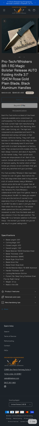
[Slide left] (15, 57)
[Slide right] (24, 57)
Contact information (26, 421)
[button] (4, 10)
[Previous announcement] (4, 3)
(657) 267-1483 (10, 383)
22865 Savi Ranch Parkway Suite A (17, 370)
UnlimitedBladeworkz (18, 416)
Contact (7, 346)
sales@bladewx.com (11, 378)
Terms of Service (10, 336)
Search (6, 332)
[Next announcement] (35, 3)
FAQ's (6, 350)
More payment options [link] (19, 110)
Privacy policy (28, 418)
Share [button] (6, 309)
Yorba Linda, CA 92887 (12, 374)
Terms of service (13, 421)
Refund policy (9, 341)
